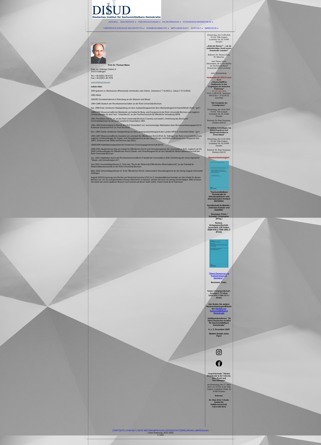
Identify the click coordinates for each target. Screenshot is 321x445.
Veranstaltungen (148, 22)
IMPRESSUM (201, 430)
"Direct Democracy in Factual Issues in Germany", (219, 276)
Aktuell (113, 22)
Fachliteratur (170, 22)
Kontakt (196, 28)
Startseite (118, 430)
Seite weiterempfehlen (150, 430)
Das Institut (127, 22)
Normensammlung (156, 28)
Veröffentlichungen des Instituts (123, 28)
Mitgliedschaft (180, 28)
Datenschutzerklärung (180, 430)
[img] (153, 9)
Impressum (210, 28)
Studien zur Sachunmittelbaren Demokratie (219, 311)
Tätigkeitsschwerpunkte (197, 22)
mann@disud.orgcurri (100, 82)
